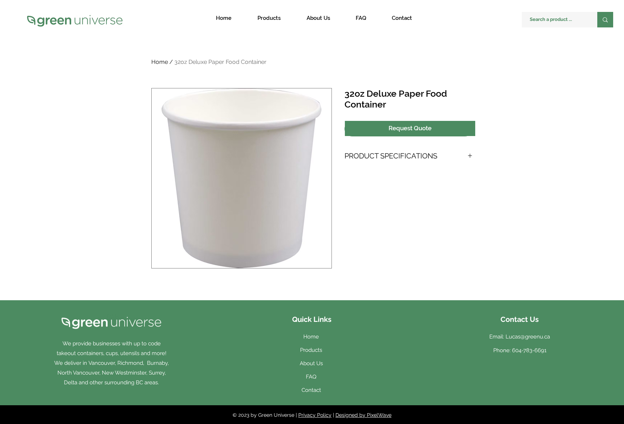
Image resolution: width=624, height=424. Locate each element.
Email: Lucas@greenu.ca (519, 336)
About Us (311, 363)
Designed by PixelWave (363, 415)
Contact (311, 390)
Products (311, 350)
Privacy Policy (315, 415)
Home (159, 61)
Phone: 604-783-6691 (519, 350)
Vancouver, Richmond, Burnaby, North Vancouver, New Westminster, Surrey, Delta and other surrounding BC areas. (113, 373)
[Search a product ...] (605, 19)
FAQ (311, 376)
